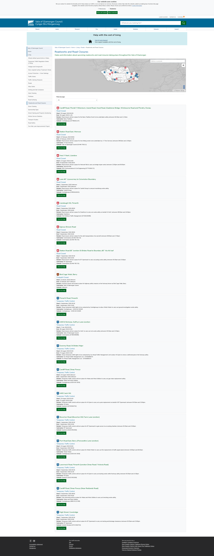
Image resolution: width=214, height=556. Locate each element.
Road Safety (31, 123)
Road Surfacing (32, 100)
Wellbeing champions (75, 548)
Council (177, 29)
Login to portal (163, 17)
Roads (30, 83)
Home (29, 51)
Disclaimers (32, 548)
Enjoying (156, 29)
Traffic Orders (32, 76)
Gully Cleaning (32, 93)
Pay (97, 29)
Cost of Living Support (101, 40)
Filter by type (60, 97)
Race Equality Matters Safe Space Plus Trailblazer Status (138, 546)
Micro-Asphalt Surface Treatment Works (39, 70)
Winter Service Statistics (35, 116)
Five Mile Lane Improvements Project (39, 126)
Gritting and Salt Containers (36, 90)
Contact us (32, 546)
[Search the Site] (183, 23)
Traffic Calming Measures (35, 80)
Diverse (71, 544)
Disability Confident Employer (130, 542)
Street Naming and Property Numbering (39, 113)
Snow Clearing (32, 106)
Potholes (30, 96)
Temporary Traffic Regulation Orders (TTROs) (38, 62)
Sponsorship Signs (33, 110)
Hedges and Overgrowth (35, 67)
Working (135, 29)
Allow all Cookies (102, 13)
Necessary (102, 9)
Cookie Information (137, 5)
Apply (57, 29)
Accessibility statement (36, 544)
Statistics (113, 9)
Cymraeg (180, 17)
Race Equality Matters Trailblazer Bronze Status (135, 544)
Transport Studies (33, 120)
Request (77, 29)
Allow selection (112, 13)
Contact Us (173, 17)
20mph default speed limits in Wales (38, 58)
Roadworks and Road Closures (37, 103)
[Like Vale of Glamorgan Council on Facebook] (30, 541)
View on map (61, 124)
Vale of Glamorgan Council (35, 48)
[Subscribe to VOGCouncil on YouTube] (34, 541)
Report (37, 29)
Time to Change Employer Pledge (131, 550)
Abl (70, 542)
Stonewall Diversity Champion (130, 548)
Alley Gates (31, 86)
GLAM (71, 546)
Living (115, 29)
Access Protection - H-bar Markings (38, 73)
